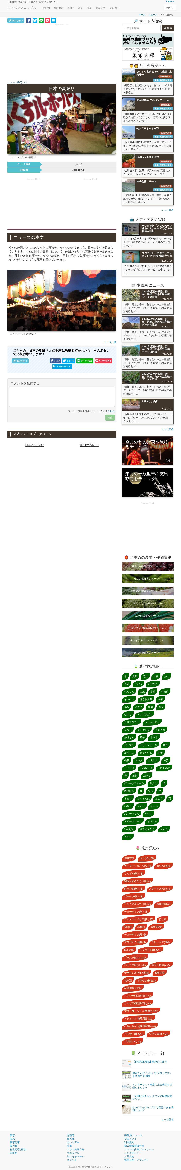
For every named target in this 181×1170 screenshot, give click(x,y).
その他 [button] (113, 7)
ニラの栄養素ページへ (147, 615)
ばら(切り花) (163, 865)
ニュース (153, 14)
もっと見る (167, 210)
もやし (128, 836)
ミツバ (138, 706)
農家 (80, 7)
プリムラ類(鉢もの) (135, 957)
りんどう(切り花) (133, 873)
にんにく (153, 760)
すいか (154, 806)
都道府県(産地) (18, 1149)
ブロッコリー (152, 722)
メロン (141, 806)
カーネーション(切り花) (137, 865)
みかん (146, 775)
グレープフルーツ (134, 783)
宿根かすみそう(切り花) (137, 881)
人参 (126, 684)
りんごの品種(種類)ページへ (147, 566)
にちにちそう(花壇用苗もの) (140, 1026)
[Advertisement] (61, 51)
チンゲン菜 (143, 729)
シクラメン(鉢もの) (150, 949)
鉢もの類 (129, 949)
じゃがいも (146, 752)
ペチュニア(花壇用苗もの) (138, 1018)
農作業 (70, 1138)
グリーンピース (148, 745)
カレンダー (73, 1142)
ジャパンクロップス (21, 8)
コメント (72, 1160)
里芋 (160, 752)
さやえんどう (147, 829)
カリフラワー (131, 722)
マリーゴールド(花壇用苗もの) (141, 1011)
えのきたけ (146, 768)
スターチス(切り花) (160, 888)
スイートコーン (133, 821)
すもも (128, 798)
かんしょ (129, 752)
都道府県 (58, 7)
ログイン (170, 8)
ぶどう (159, 798)
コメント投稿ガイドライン (139, 1149)
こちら (111, 411)
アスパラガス (144, 714)
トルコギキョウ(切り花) (137, 904)
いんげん (129, 829)
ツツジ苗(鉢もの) (158, 1033)
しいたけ (129, 768)
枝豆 (165, 745)
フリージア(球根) (161, 942)
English (170, 1)
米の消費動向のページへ (147, 652)
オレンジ (152, 821)
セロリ (128, 714)
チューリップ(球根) (135, 934)
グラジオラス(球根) (135, 942)
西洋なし (129, 791)
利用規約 (129, 1142)
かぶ (166, 676)
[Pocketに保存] (47, 20)
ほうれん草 (146, 699)
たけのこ (153, 684)
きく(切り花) (147, 858)
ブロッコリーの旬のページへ (148, 603)
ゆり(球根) (156, 927)
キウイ (148, 813)
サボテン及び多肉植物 (136, 972)
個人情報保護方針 (134, 1145)
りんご (153, 783)
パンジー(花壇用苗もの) (137, 995)
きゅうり (160, 729)
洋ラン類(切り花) (133, 888)
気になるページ (75, 1156)
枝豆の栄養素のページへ (147, 578)
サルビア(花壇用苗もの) (137, 1003)
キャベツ (129, 699)
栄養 (69, 1145)
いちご (128, 806)
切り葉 (162, 919)
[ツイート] (35, 20)
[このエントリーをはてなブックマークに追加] (53, 20)
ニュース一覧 (109, 342)
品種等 (70, 1135)
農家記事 (101, 7)
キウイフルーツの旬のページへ (147, 640)
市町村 (71, 7)
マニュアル (73, 1153)
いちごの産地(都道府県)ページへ (147, 628)
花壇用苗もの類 (133, 988)
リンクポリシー (133, 1153)
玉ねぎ (138, 760)
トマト (154, 737)
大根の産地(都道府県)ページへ (148, 591)
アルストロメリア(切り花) (138, 919)
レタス (128, 729)
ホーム (142, 14)
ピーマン (129, 745)
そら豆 (164, 829)
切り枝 (128, 927)
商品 (89, 7)
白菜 (142, 691)
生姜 (166, 760)
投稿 (109, 417)
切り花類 (129, 858)
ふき (126, 706)
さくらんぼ (143, 798)
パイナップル (131, 813)
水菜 (152, 691)
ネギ (160, 699)
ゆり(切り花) (163, 904)
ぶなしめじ (164, 768)
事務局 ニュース (133, 1135)
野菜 (145, 676)
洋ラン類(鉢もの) (161, 965)
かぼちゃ (129, 737)
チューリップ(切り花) (136, 911)
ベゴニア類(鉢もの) (135, 965)
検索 (169, 28)
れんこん (129, 691)
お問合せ (129, 1156)
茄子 (142, 737)
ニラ (161, 706)
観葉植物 (160, 972)
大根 (156, 676)
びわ (150, 791)
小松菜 (164, 691)
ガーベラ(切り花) (133, 896)
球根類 (141, 927)
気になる (17, 20)
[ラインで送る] (41, 20)
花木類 (128, 980)
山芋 (126, 760)
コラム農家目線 (75, 1149)
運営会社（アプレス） (136, 1160)
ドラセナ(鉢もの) (146, 980)
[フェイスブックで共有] (28, 20)
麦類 (134, 676)
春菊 (150, 706)
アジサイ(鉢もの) (133, 1033)
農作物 (46, 7)
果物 (134, 775)
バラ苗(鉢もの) (132, 1041)
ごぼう (138, 684)
